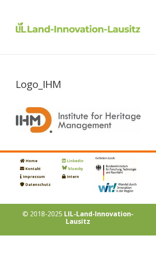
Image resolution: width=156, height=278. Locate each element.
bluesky (75, 168)
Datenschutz (38, 184)
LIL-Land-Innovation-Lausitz (99, 217)
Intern (73, 176)
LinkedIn (75, 160)
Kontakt (33, 168)
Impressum (34, 176)
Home (31, 160)
